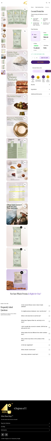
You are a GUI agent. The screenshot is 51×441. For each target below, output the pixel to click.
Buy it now (40, 62)
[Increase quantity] (37, 57)
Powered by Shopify (16, 438)
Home (32, 7)
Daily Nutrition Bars (39, 7)
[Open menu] (1, 2)
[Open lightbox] (24, 9)
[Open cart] (49, 2)
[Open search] (46, 2)
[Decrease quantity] (32, 57)
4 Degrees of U (7, 438)
